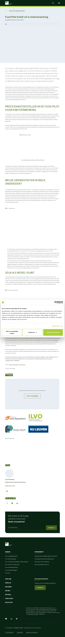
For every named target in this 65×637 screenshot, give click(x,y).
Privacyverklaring (9, 632)
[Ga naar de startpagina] (8, 3)
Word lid (8, 583)
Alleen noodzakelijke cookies (12, 332)
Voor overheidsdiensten (11, 567)
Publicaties (9, 598)
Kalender (8, 587)
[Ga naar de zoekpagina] (53, 3)
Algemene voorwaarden (31, 632)
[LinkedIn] (7, 491)
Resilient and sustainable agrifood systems (46, 556)
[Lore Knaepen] (9, 473)
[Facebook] (7, 503)
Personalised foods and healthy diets (44, 559)
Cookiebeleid (20, 632)
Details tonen (56, 326)
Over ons (8, 579)
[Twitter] (12, 503)
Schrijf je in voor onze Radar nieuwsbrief (45, 583)
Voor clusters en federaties (12, 564)
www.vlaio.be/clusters (33, 614)
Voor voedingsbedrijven (11, 556)
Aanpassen (31, 332)
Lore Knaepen (9, 479)
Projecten (9, 602)
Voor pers (7, 573)
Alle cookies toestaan (53, 332)
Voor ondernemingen (10, 559)
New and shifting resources (42, 564)
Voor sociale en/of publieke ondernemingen (16, 562)
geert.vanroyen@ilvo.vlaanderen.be (17, 364)
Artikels (8, 595)
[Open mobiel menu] (59, 3)
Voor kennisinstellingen (11, 570)
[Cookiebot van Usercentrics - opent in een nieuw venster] (55, 302)
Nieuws (7, 591)
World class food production (42, 562)
